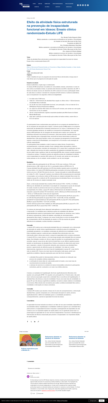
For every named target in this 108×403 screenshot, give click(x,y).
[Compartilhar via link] (38, 321)
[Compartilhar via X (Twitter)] (31, 321)
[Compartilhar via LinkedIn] (34, 321)
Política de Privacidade (62, 400)
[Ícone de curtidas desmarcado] (31, 393)
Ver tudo (87, 331)
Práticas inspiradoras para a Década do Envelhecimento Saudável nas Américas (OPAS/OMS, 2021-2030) (29, 349)
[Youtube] (85, 5)
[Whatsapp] (88, 5)
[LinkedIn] (83, 5)
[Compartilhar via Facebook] (27, 321)
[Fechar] (106, 400)
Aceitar (101, 400)
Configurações (93, 400)
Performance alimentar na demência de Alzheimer (53, 337)
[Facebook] (80, 5)
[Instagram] (78, 5)
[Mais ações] (80, 376)
